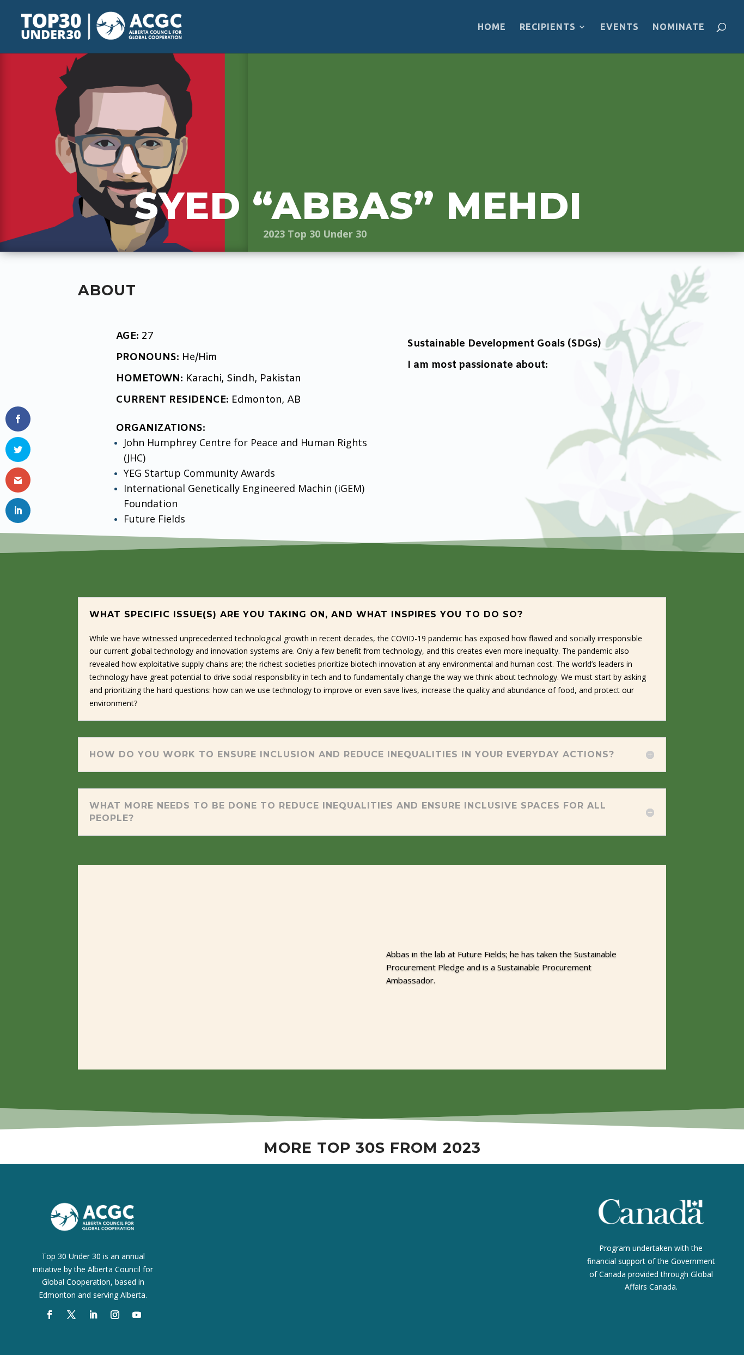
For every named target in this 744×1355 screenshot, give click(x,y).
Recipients (548, 27)
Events (619, 27)
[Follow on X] (71, 1314)
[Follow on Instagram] (115, 1314)
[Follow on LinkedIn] (93, 1314)
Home (492, 27)
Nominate (678, 27)
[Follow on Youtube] (136, 1314)
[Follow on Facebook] (49, 1314)
